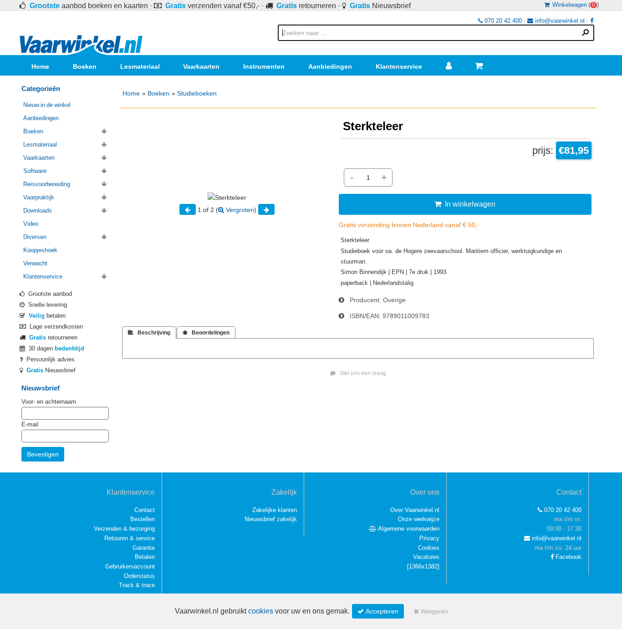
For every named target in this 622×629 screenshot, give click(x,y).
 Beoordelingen (206, 332)
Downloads (37, 210)
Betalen (145, 556)
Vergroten (239, 210)
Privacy (429, 538)
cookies (260, 611)
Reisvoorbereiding (46, 184)
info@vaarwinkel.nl (559, 20)
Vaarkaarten (201, 66)
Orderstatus (139, 576)
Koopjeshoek (40, 250)
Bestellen (142, 519)
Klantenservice (399, 66)
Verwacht (35, 263)
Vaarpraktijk (38, 197)
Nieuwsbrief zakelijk (271, 519)
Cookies (428, 547)
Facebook (567, 556)
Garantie (144, 547)
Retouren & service (129, 538)
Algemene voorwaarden (408, 528)
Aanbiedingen (330, 66)
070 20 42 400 (502, 20)
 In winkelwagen (464, 204)
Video (30, 224)
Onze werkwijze (418, 519)
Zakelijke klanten (274, 510)
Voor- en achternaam (48, 401)
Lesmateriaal (140, 66)
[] (423, 566)
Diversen (34, 237)
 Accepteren (377, 611)
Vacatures (426, 556)
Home (40, 66)
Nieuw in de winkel (47, 105)
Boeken (85, 66)
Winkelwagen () (574, 5)
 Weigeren (431, 611)
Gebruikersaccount (130, 566)
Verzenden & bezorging (124, 528)
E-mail (29, 424)
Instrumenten (264, 66)
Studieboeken (197, 93)
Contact (144, 510)
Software (34, 171)
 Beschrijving (149, 332)
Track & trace (137, 585)
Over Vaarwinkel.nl (414, 510)
